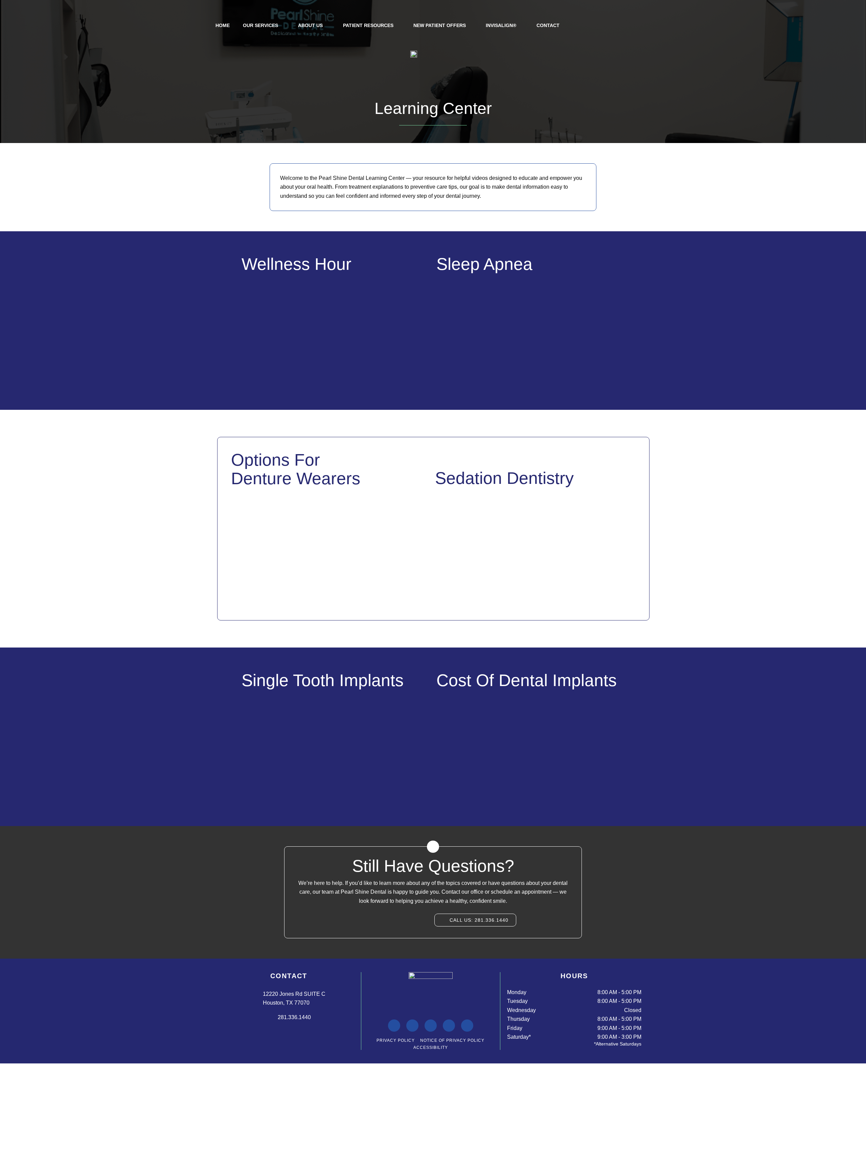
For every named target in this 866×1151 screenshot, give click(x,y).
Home (222, 25)
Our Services (260, 25)
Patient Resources (368, 25)
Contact (548, 25)
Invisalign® (501, 25)
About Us (310, 25)
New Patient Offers (439, 25)
